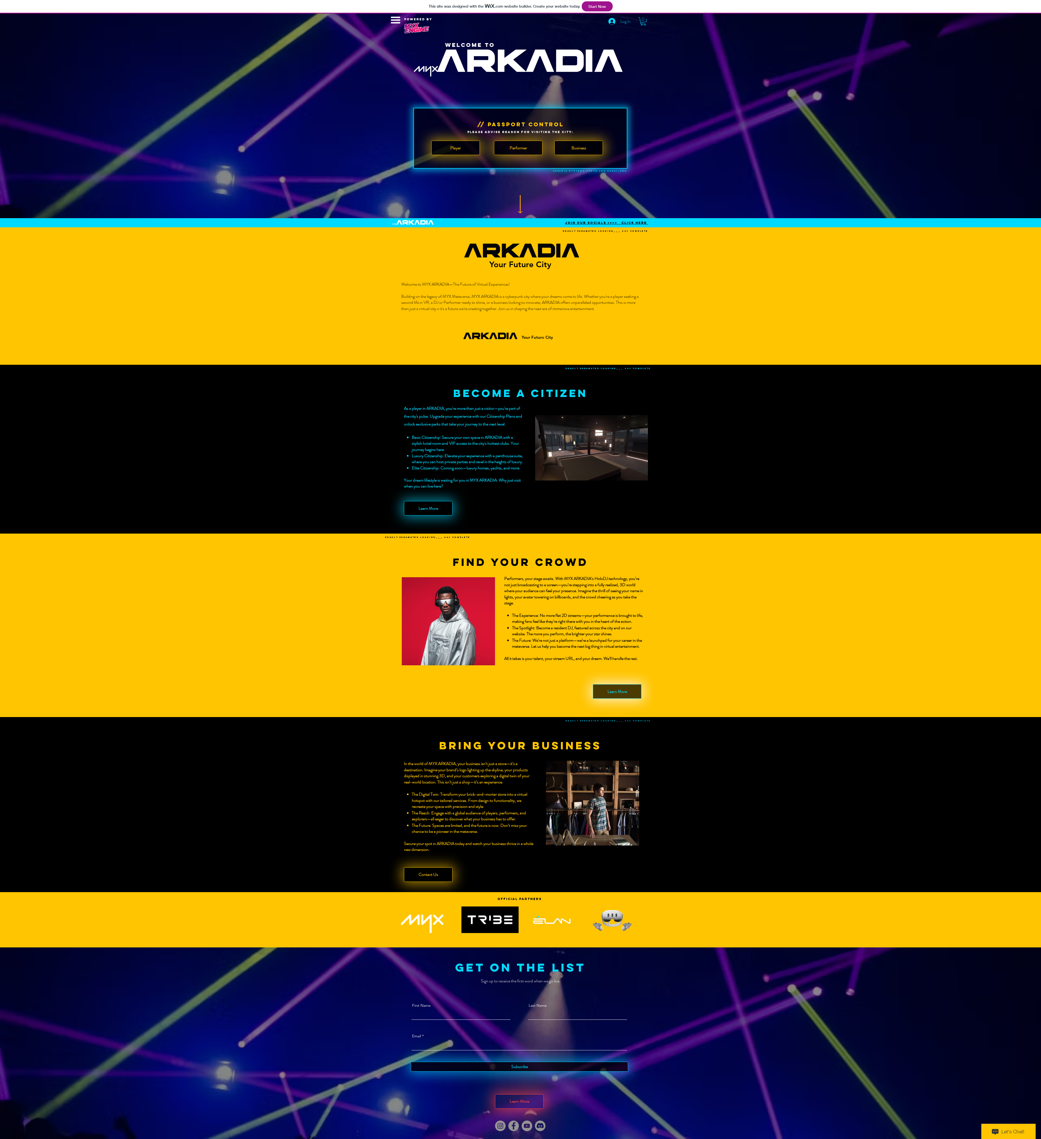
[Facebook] (513, 1126)
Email (416, 1036)
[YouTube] (527, 1126)
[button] (643, 21)
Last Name (538, 1005)
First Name (421, 1005)
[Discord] (540, 1126)
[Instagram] (500, 1126)
